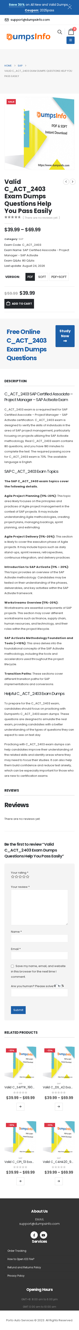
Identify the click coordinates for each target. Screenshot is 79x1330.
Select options (20, 1107)
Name (16, 932)
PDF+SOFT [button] (59, 277)
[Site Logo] (28, 37)
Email (16, 949)
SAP (21, 239)
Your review (20, 887)
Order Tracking (16, 1251)
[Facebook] (34, 1235)
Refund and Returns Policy (24, 1267)
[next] (73, 182)
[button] (60, 32)
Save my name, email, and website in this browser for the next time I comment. (38, 971)
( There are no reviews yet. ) (41, 218)
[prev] (66, 182)
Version (12, 277)
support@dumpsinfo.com (39, 1224)
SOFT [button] (42, 277)
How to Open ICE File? (20, 1259)
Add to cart (22, 304)
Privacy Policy (16, 1276)
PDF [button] (30, 277)
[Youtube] (43, 1235)
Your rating (19, 873)
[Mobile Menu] (70, 40)
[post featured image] (20, 1062)
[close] (71, 6)
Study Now (65, 333)
